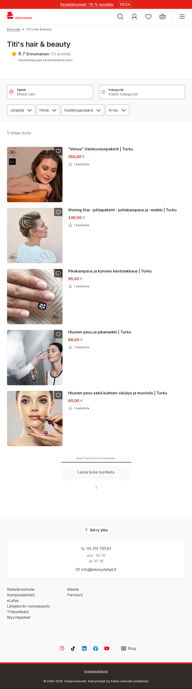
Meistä (73, 589)
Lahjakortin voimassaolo (28, 606)
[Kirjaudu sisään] (134, 16)
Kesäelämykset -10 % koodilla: (87, 4)
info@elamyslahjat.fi (98, 569)
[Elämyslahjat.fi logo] (20, 17)
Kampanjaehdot (21, 595)
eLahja (12, 600)
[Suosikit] (148, 16)
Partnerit (75, 595)
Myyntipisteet (18, 617)
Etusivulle (13, 29)
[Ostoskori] (162, 16)
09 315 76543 (99, 548)
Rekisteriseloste (20, 589)
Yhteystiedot (18, 611)
